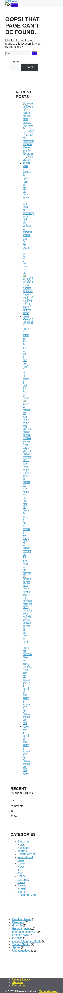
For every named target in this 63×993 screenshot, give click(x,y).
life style (20, 871)
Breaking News (23, 843)
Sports (22, 891)
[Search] (34, 53)
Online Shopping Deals (24, 879)
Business (23, 847)
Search (14, 61)
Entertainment (26, 854)
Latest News (21, 865)
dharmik (22, 850)
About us (17, 982)
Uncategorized (27, 894)
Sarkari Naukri (22, 887)
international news (23, 931)
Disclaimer (19, 985)
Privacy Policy (21, 979)
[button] (8, 4)
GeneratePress (48, 991)
